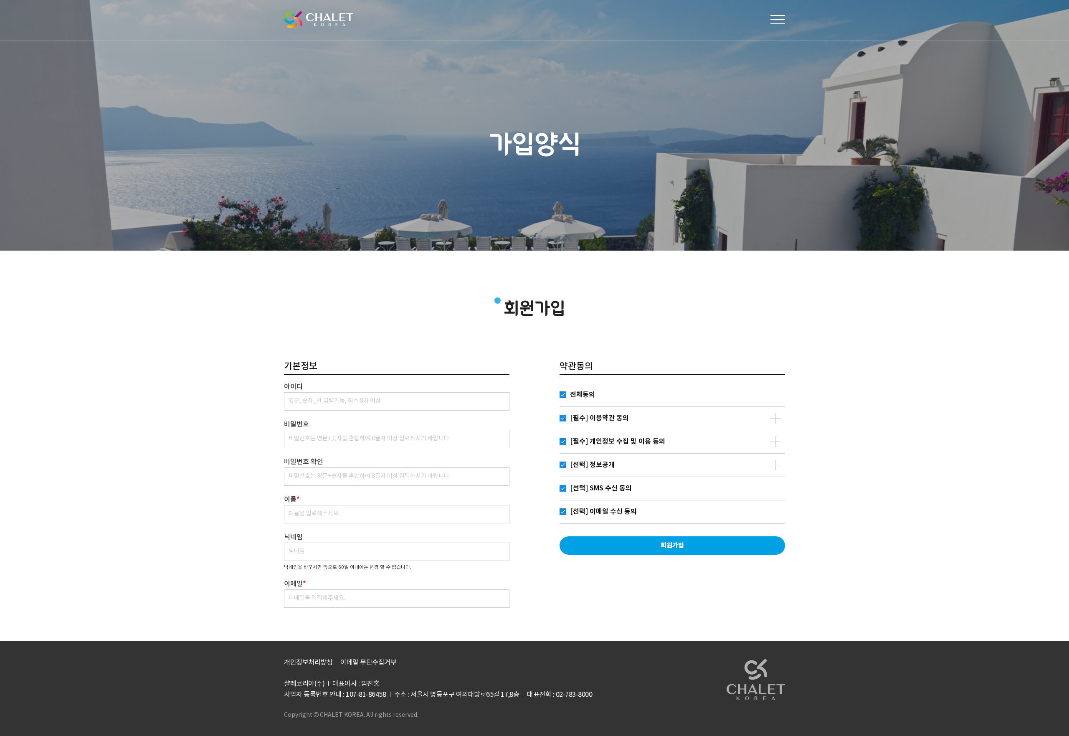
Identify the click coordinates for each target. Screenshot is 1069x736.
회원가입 (672, 545)
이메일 (295, 584)
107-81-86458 (366, 694)
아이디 (293, 386)
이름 (292, 499)
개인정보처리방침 (308, 662)
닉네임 (293, 537)
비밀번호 (296, 424)
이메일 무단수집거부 (368, 662)
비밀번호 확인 (303, 462)
